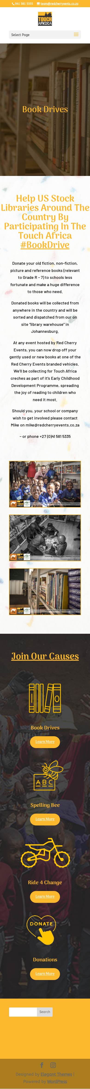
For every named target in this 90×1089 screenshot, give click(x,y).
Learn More (45, 742)
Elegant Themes (56, 1074)
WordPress (57, 1081)
